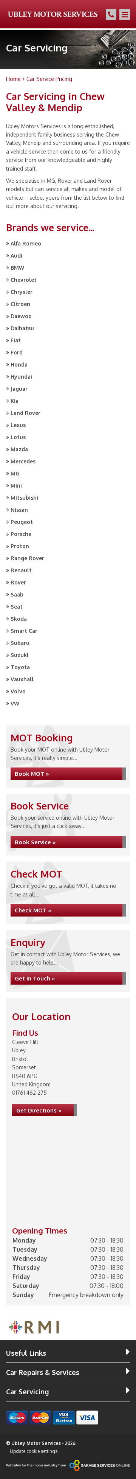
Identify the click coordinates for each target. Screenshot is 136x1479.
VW (15, 703)
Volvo (18, 691)
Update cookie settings (33, 1451)
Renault (21, 570)
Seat (17, 606)
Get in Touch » (35, 978)
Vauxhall (22, 679)
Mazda (19, 449)
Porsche (21, 534)
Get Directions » (39, 1110)
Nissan (19, 509)
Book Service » (35, 842)
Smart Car (24, 631)
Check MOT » (33, 910)
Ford (17, 352)
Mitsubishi (24, 497)
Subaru (20, 643)
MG (15, 473)
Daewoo (21, 316)
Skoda (19, 618)
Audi (16, 255)
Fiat (16, 340)
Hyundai (21, 376)
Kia (15, 401)
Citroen (20, 304)
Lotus (18, 437)
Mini (16, 485)
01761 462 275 (29, 1092)
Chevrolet (24, 280)
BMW (17, 267)
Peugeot (22, 522)
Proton (20, 546)
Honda (19, 364)
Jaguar (19, 388)
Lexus (18, 425)
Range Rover (27, 558)
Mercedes (23, 461)
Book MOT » (32, 773)
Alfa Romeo (26, 243)
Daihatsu (22, 328)
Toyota (20, 667)
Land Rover (25, 413)
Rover (18, 582)
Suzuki (19, 655)
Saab (17, 594)
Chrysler (21, 292)
